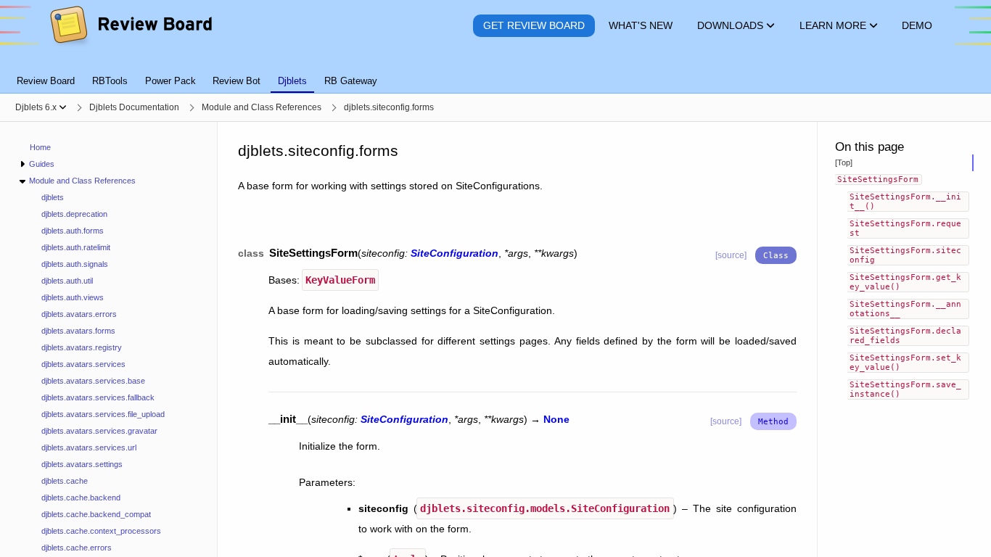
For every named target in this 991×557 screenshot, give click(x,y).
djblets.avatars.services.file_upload (103, 414)
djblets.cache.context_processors (101, 531)
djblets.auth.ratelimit (75, 247)
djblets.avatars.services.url (88, 447)
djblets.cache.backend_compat (96, 514)
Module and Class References (82, 180)
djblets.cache (64, 480)
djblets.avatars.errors (79, 314)
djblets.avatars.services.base (93, 380)
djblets (52, 197)
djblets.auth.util (67, 280)
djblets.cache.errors (76, 547)
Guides (41, 164)
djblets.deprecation (74, 214)
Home (40, 147)
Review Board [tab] (46, 80)
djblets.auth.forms (72, 230)
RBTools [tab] (110, 80)
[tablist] (495, 72)
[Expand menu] (22, 164)
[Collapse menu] (22, 181)
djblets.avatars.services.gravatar (99, 430)
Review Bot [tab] (236, 80)
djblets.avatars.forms (78, 330)
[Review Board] (130, 25)
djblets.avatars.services (83, 364)
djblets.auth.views (72, 297)
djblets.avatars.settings (82, 464)
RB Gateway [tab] (350, 80)
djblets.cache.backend (80, 497)
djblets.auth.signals (74, 264)
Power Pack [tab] (170, 80)
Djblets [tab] (292, 80)
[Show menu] (63, 107)
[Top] (843, 162)
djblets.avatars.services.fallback (98, 397)
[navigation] (109, 339)
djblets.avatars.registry (81, 347)
